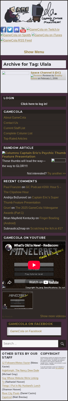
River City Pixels (11, 393)
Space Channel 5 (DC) (46, 72)
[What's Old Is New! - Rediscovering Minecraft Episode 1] (17, 300)
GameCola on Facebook (31, 324)
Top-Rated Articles (15, 138)
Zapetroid (7, 397)
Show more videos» (53, 316)
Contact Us (11, 122)
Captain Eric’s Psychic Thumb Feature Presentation (34, 154)
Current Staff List (14, 128)
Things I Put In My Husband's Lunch (21, 385)
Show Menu (34, 52)
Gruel (7, 207)
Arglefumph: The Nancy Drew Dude (20, 370)
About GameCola (15, 117)
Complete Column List (18, 133)
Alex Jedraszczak (59, 368)
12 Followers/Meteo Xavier (16, 362)
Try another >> (56, 173)
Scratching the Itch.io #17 (46, 228)
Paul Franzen (12, 187)
